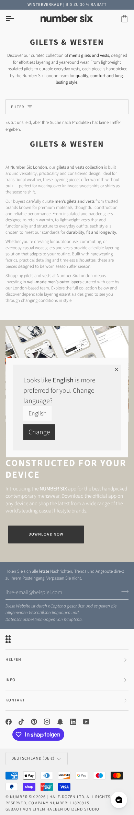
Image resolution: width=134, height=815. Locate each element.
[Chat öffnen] (119, 800)
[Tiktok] (21, 722)
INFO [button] (10, 680)
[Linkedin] (73, 722)
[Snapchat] (60, 722)
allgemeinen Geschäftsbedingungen (37, 613)
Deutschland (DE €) (33, 758)
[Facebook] (8, 722)
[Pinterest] (34, 722)
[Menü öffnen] (15, 19)
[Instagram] (47, 722)
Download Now (46, 534)
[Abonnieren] (123, 591)
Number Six (22, 797)
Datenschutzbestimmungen (30, 619)
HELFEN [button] (13, 660)
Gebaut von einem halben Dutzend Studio (52, 809)
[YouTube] (86, 722)
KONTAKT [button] (15, 700)
